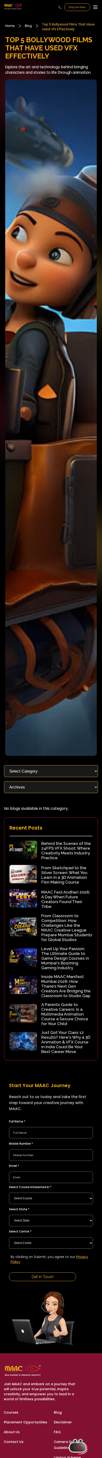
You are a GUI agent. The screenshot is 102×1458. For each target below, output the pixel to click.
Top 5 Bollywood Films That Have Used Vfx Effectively (68, 27)
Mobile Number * (21, 1144)
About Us (12, 1432)
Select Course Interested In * (30, 1187)
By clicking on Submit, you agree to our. (49, 1259)
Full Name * (17, 1121)
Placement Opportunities (25, 1422)
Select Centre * (20, 1231)
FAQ (57, 1432)
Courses (11, 1412)
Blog (28, 26)
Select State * (19, 1209)
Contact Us (13, 1441)
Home (10, 26)
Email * (14, 1166)
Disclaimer (63, 1422)
